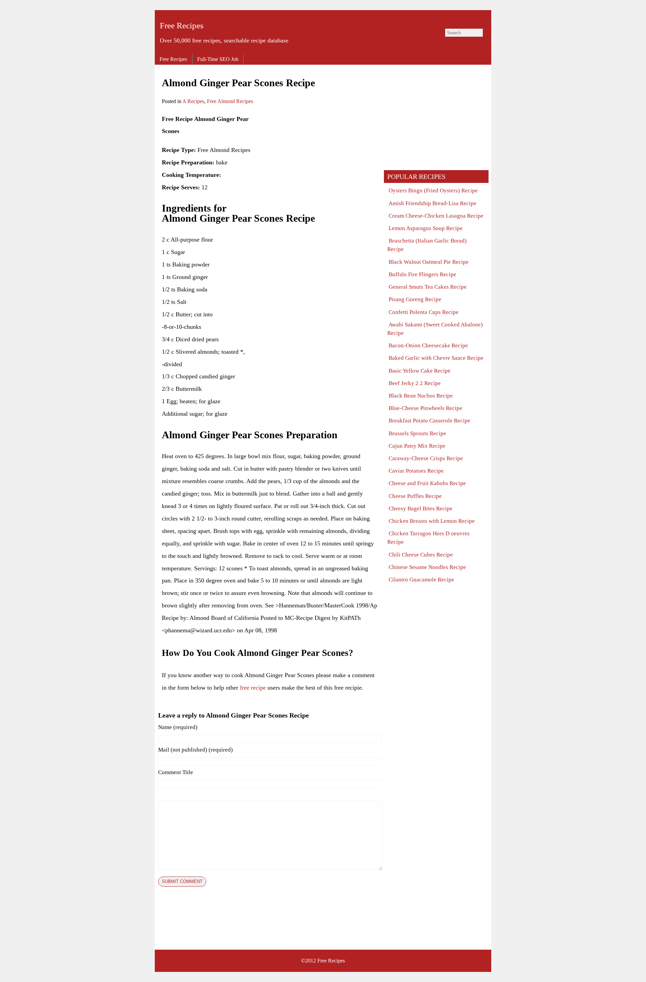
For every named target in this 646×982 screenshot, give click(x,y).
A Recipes (193, 101)
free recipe (253, 687)
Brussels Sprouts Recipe (417, 433)
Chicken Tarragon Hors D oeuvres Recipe (428, 537)
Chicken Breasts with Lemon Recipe (432, 521)
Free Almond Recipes (230, 101)
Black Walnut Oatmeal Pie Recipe (429, 262)
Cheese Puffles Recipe (415, 496)
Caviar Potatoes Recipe (416, 471)
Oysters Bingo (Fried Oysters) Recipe (433, 190)
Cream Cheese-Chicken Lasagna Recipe (436, 216)
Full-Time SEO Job (218, 59)
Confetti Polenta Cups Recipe (424, 312)
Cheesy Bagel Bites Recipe (421, 508)
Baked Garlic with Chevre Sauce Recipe (436, 358)
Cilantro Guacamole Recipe (421, 579)
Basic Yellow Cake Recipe (420, 371)
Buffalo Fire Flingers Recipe (422, 274)
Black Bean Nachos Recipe (421, 395)
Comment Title (175, 772)
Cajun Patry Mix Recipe (417, 446)
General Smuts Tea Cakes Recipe (428, 287)
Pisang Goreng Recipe (415, 299)
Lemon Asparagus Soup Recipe (426, 228)
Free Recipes (182, 25)
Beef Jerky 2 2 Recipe (415, 383)
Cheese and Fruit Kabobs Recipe (427, 483)
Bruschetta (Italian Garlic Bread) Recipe (427, 244)
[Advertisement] (320, 160)
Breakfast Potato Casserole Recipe (429, 420)
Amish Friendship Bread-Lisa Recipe (432, 203)
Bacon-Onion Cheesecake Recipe (428, 345)
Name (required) (178, 727)
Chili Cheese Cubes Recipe (421, 554)
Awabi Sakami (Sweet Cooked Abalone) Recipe (435, 328)
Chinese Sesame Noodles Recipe (427, 567)
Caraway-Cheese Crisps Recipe (426, 458)
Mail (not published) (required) (195, 750)
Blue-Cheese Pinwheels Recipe (425, 408)
